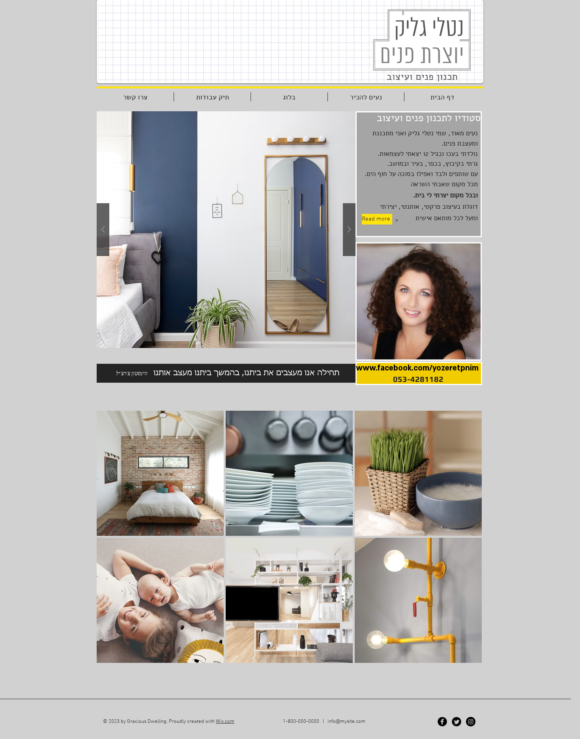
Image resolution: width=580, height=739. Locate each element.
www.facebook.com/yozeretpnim (417, 368)
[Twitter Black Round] (456, 721)
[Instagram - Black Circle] (470, 721)
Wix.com (225, 721)
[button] (226, 229)
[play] (334, 118)
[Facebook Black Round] (442, 721)
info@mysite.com (346, 721)
